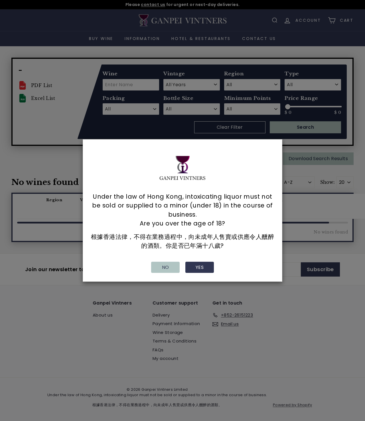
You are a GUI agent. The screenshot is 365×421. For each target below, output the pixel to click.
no (165, 267)
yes (200, 267)
